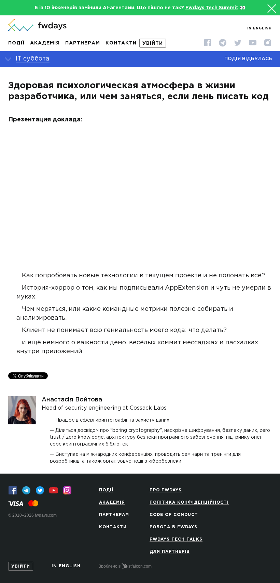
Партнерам (82, 43)
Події (16, 43)
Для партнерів (170, 552)
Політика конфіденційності (189, 502)
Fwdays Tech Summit (211, 8)
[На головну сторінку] (37, 25)
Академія (45, 43)
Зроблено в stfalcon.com (125, 566)
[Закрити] (271, 7)
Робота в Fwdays (173, 527)
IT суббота (33, 59)
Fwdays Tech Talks (176, 539)
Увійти (152, 43)
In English (259, 28)
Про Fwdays (166, 490)
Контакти (121, 43)
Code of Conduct (174, 515)
